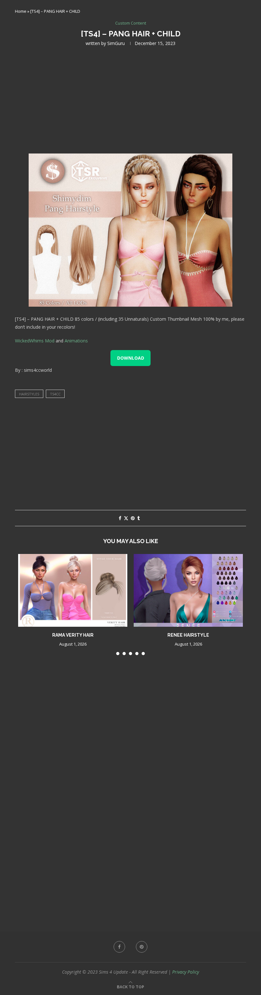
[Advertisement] (130, 99)
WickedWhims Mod (34, 341)
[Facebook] (119, 947)
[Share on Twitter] (126, 518)
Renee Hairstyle (188, 635)
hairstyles (29, 394)
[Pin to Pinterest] (133, 518)
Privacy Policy (185, 972)
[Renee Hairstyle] (188, 590)
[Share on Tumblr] (138, 518)
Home (20, 11)
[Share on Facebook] (120, 518)
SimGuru (116, 43)
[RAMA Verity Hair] (72, 590)
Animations (76, 341)
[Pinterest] (141, 947)
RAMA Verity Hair (73, 635)
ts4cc (55, 394)
